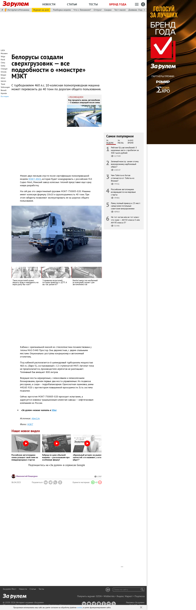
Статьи (72, 4)
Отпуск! (97, 9)
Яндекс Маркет (125, 596)
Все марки (5, 96)
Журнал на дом (41, 9)
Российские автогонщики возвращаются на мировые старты (123, 192)
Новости (48, 4)
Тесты (93, 4)
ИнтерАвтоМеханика (18, 9)
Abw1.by (36, 418)
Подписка (140, 596)
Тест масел (120, 9)
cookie (79, 607)
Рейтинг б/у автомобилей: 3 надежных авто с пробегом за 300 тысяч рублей (125, 150)
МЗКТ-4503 (35, 178)
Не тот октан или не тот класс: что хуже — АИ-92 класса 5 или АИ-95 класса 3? (125, 220)
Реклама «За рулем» (135, 602)
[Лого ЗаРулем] (16, 4)
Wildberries (109, 596)
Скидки (107, 9)
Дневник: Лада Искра (139, 9)
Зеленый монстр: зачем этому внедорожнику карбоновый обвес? (125, 164)
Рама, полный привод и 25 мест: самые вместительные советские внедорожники (126, 206)
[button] (141, 607)
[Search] (142, 589)
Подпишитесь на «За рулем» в (56, 465)
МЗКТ (30, 424)
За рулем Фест (9, 589)
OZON (99, 596)
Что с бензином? (82, 9)
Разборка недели (62, 9)
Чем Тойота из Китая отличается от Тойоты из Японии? (122, 178)
